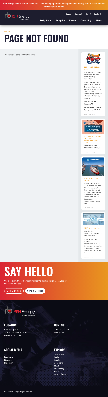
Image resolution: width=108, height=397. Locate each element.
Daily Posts (45, 20)
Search (78, 14)
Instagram (8, 363)
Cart (87, 14)
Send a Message (35, 291)
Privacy (57, 371)
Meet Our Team (14, 291)
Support (69, 14)
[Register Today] (93, 59)
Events (72, 20)
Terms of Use (60, 374)
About (99, 20)
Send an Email (60, 332)
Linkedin (7, 360)
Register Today (90, 114)
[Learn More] (93, 166)
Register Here (89, 152)
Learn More (88, 208)
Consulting (85, 20)
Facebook (8, 357)
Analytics (60, 20)
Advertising (59, 368)
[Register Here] (93, 127)
